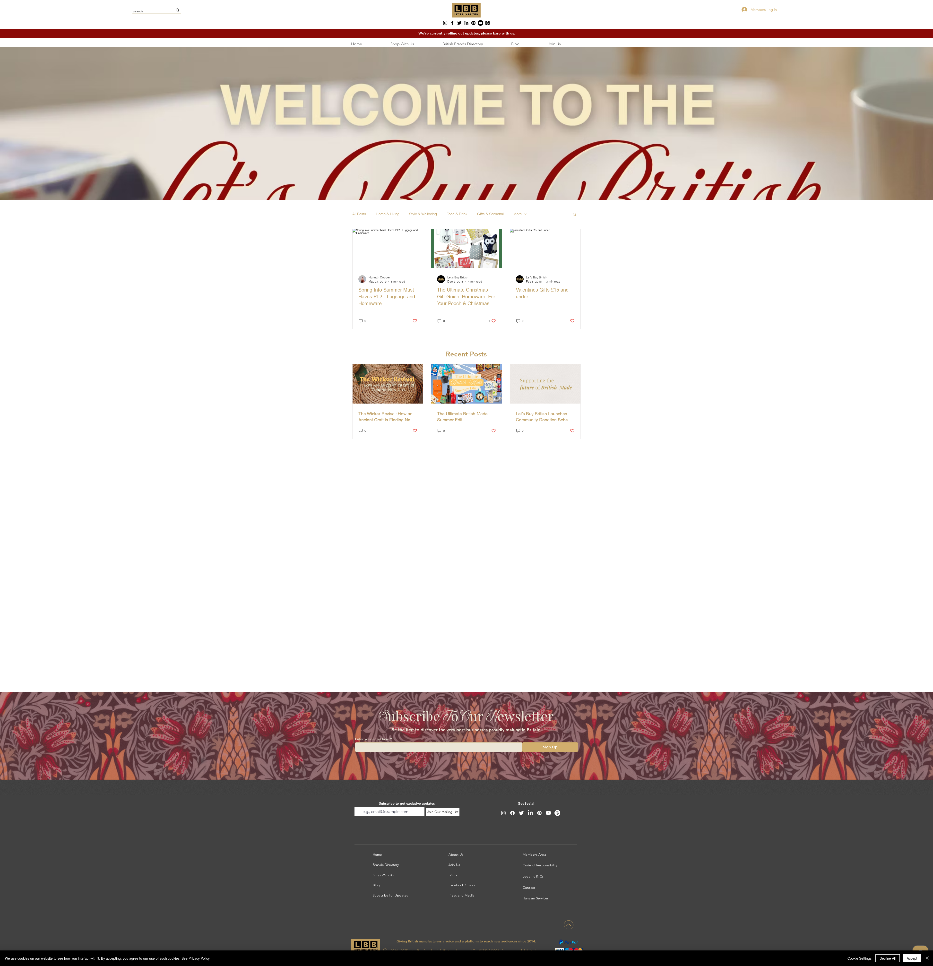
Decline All (888, 958)
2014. (531, 941)
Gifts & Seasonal (490, 214)
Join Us (454, 864)
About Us (456, 854)
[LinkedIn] (466, 23)
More (517, 214)
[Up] (568, 924)
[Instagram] (445, 23)
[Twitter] (459, 23)
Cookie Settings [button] (859, 958)
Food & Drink (457, 214)
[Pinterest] (473, 23)
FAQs (453, 875)
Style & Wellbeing (423, 214)
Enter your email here (372, 739)
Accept (912, 958)
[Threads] (487, 23)
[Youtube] (480, 23)
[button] (574, 214)
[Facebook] (452, 23)
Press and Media (461, 895)
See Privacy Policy (195, 958)
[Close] (927, 958)
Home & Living (387, 214)
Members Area (534, 854)
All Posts (359, 214)
